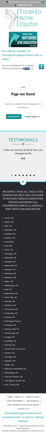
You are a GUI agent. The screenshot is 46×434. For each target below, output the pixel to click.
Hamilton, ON (10, 269)
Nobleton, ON (10, 305)
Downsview (9, 242)
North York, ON (11, 297)
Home (9, 397)
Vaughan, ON (10, 361)
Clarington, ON (11, 254)
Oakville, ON (10, 301)
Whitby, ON (9, 365)
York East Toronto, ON (13, 377)
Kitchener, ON (10, 273)
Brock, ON (9, 250)
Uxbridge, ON (10, 357)
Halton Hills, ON (11, 265)
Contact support (32, 116)
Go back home (14, 116)
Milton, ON (9, 281)
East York (8, 246)
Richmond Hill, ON (12, 329)
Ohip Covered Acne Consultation (23, 405)
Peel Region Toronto (13, 321)
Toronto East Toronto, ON (15, 349)
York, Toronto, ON (12, 385)
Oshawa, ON (10, 317)
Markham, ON (10, 277)
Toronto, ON (9, 353)
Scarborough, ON (12, 333)
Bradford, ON (10, 234)
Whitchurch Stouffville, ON (15, 369)
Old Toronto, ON (11, 309)
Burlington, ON (10, 230)
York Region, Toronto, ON (15, 381)
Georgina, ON (10, 262)
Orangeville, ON (11, 313)
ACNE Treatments (15, 401)
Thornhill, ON (10, 345)
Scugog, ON (10, 337)
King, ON (8, 289)
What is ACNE (33, 397)
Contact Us (23, 409)
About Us (19, 397)
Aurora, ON (9, 218)
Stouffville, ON (10, 341)
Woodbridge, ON (11, 373)
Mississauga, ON (11, 285)
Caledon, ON (10, 238)
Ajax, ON (8, 226)
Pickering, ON (10, 325)
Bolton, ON (9, 222)
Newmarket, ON (11, 293)
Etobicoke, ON (10, 258)
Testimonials (32, 401)
